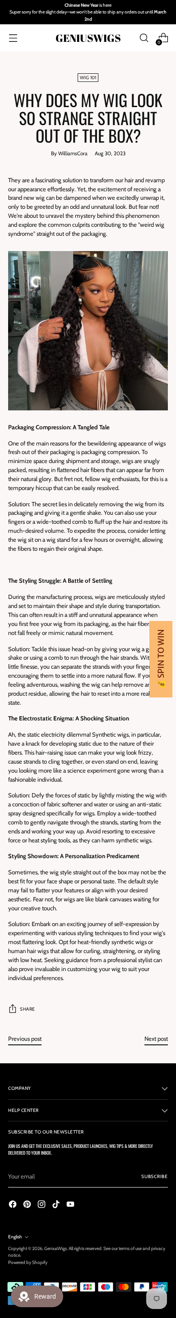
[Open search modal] (143, 38)
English (15, 1237)
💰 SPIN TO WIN (161, 659)
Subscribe (154, 1176)
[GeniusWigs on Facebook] (13, 1205)
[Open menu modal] (13, 38)
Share (27, 1009)
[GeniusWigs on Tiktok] (56, 1205)
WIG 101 (88, 78)
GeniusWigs (55, 1248)
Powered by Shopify (27, 1262)
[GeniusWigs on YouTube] (71, 1205)
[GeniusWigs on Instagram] (42, 1205)
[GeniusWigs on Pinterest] (28, 1205)
